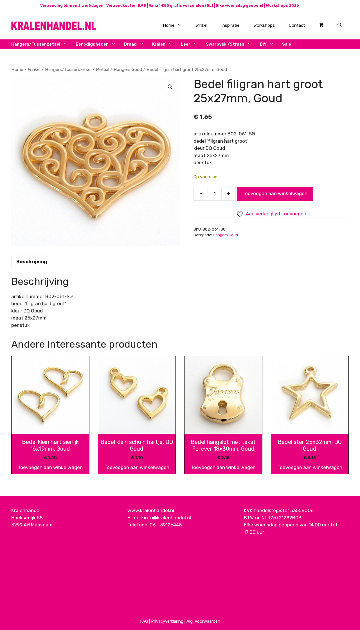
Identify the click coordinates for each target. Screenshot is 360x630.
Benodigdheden (92, 44)
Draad (130, 44)
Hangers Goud (128, 69)
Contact (297, 25)
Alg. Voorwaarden (203, 621)
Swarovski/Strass (225, 44)
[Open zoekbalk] (339, 25)
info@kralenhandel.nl (167, 517)
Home (168, 25)
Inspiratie (230, 25)
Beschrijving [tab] (31, 261)
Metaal (102, 69)
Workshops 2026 (282, 5)
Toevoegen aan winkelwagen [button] (50, 467)
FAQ (144, 621)
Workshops (264, 25)
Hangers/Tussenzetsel (35, 44)
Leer (185, 44)
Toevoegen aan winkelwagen (274, 193)
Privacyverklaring (167, 621)
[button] (170, 87)
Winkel (201, 25)
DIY (263, 44)
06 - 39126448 (166, 525)
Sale (286, 44)
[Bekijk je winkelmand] (321, 25)
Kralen (158, 44)
